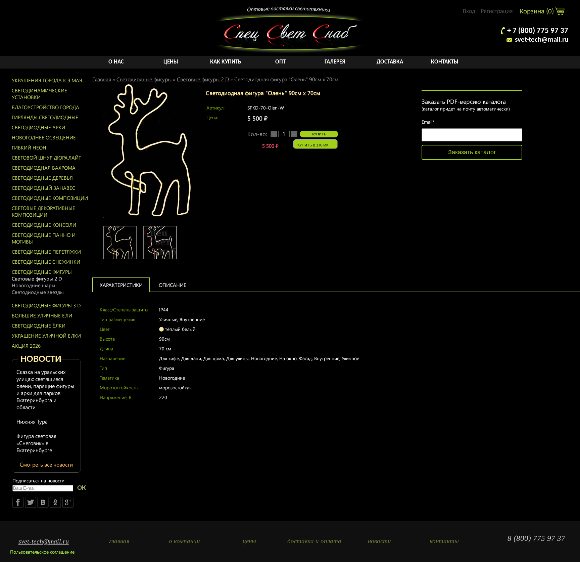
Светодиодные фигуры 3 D (46, 305)
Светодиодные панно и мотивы (44, 238)
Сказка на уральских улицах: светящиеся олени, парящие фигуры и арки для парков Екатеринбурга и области (45, 389)
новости (379, 541)
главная (119, 541)
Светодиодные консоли (44, 224)
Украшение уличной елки (46, 335)
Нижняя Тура (32, 421)
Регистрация (497, 11)
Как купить (225, 62)
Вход (469, 11)
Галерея (335, 62)
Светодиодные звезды (38, 292)
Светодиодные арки (38, 127)
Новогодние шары (33, 285)
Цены (170, 62)
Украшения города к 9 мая (47, 80)
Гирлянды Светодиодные (45, 117)
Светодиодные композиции (50, 197)
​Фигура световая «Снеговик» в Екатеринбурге (36, 442)
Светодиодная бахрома (44, 167)
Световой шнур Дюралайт (46, 157)
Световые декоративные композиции (43, 211)
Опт (280, 62)
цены (249, 541)
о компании (184, 541)
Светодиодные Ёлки (38, 325)
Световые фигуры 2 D (37, 278)
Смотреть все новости (46, 464)
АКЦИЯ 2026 (26, 345)
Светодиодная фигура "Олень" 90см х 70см (286, 79)
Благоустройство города (45, 107)
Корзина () (537, 11)
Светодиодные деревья (42, 177)
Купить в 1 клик (312, 145)
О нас (116, 62)
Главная (101, 79)
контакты (444, 541)
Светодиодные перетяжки (46, 251)
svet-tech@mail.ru (541, 39)
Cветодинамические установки (39, 93)
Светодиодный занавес (43, 187)
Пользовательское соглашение (42, 552)
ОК (81, 487)
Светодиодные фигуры (42, 271)
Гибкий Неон (29, 147)
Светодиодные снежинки (46, 261)
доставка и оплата (314, 541)
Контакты (444, 62)
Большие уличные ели (42, 315)
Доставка (390, 62)
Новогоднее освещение (44, 137)
